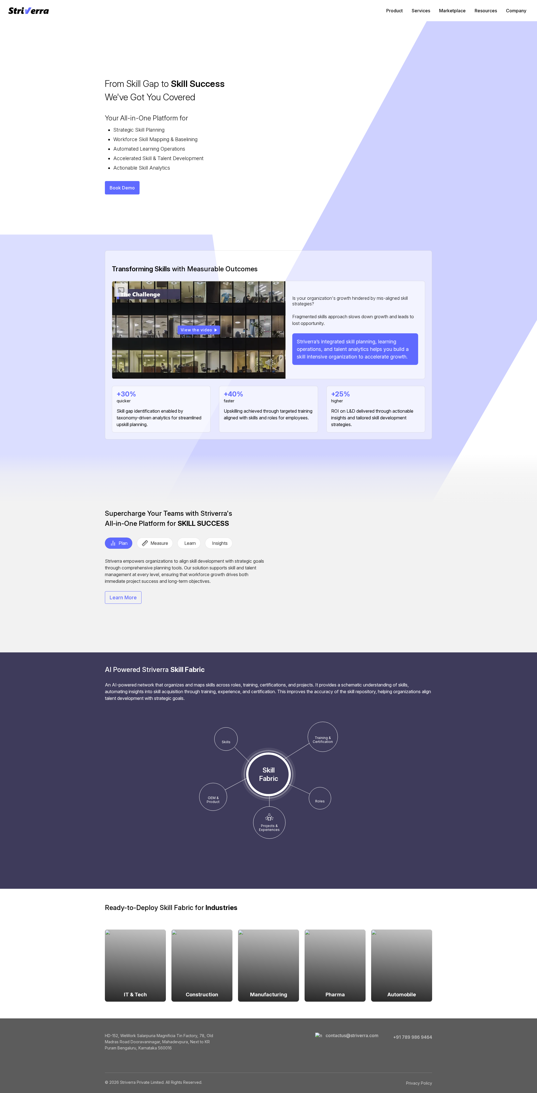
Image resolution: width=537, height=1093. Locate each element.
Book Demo (122, 188)
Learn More (123, 597)
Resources (486, 10)
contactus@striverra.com (352, 1035)
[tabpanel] (185, 581)
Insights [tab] (220, 543)
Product (394, 10)
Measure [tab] (159, 543)
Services (421, 10)
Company (516, 10)
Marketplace (452, 10)
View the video (196, 329)
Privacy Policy (419, 1083)
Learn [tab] (190, 543)
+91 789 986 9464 (412, 1037)
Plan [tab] (123, 543)
